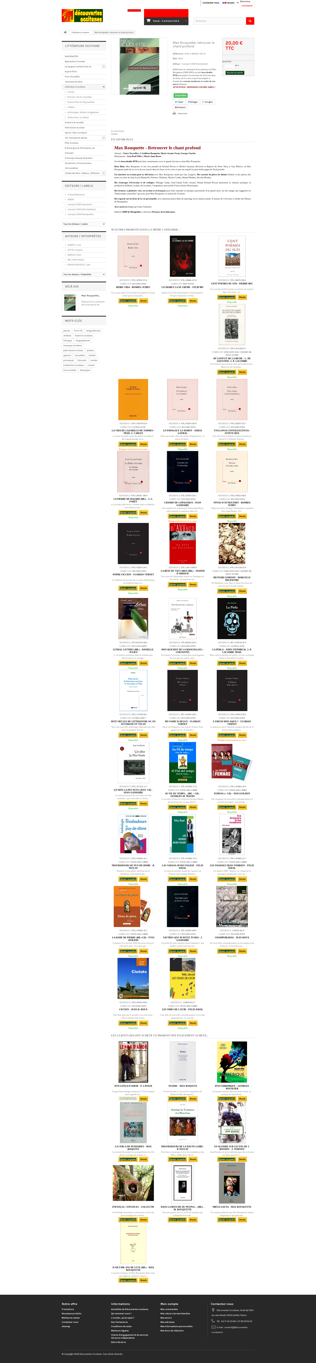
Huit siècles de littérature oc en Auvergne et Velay (133, 722)
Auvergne (85, 370)
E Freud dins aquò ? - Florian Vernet (232, 722)
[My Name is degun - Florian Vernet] (182, 690)
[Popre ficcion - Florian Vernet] (133, 543)
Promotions (68, 1309)
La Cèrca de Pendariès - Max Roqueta (133, 1147)
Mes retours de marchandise (175, 1313)
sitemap (66, 1326)
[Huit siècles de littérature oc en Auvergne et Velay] (133, 690)
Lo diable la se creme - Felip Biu (183, 287)
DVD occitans (72, 143)
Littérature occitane (75, 87)
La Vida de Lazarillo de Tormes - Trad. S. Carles (133, 431)
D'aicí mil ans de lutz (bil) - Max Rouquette (133, 1268)
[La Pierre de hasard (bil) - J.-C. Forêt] (133, 471)
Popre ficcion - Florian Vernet (133, 574)
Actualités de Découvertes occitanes (129, 1309)
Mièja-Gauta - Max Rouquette (232, 1207)
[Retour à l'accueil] (65, 32)
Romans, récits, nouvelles (79, 97)
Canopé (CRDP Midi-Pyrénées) (81, 209)
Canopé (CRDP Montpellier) (80, 214)
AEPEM (70, 199)
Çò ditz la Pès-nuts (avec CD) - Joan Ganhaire (133, 791)
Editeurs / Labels (79, 186)
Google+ (208, 102)
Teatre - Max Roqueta (182, 1086)
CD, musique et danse (76, 138)
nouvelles (80, 355)
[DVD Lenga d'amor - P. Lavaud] (133, 1062)
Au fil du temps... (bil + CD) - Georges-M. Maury (182, 794)
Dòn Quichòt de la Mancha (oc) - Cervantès (182, 650)
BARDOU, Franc (74, 255)
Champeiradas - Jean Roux (232, 937)
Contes (71, 92)
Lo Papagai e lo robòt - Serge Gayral (182, 431)
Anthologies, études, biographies (83, 112)
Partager (193, 102)
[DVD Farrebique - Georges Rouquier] (232, 1062)
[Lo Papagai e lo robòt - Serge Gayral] (182, 399)
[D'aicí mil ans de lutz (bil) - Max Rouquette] (133, 1243)
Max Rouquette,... (91, 295)
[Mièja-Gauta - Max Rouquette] (232, 1183)
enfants (67, 335)
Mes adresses (167, 1322)
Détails (114, 134)
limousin (82, 360)
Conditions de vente (121, 1326)
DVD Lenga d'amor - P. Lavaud (133, 1086)
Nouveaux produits (71, 1313)
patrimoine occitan (73, 350)
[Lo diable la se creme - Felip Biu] (182, 256)
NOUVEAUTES (71, 56)
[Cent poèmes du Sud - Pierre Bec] (232, 256)
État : (175, 58)
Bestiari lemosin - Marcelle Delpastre (232, 578)
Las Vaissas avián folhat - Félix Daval (182, 866)
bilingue (67, 340)
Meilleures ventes (71, 1318)
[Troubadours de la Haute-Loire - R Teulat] (182, 1122)
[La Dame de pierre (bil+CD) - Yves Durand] (133, 906)
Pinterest (181, 107)
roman (91, 365)
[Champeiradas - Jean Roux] (232, 906)
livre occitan (69, 370)
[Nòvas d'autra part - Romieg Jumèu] (232, 471)
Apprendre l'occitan (75, 61)
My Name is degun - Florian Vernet (182, 722)
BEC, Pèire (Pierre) (75, 260)
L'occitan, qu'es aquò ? (122, 1318)
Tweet (180, 102)
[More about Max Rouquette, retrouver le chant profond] (70, 302)
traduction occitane (73, 365)
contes (93, 360)
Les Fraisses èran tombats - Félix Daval (232, 866)
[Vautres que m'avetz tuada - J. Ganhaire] (182, 906)
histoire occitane (83, 335)
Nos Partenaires (119, 1322)
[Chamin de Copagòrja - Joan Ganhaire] (182, 471)
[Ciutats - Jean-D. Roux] (133, 978)
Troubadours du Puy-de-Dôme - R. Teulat (133, 866)
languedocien (93, 330)
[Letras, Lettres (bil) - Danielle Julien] (133, 618)
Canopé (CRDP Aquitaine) (79, 204)
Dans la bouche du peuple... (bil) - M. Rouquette (182, 1208)
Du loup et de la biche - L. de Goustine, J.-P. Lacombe (232, 359)
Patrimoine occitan (75, 127)
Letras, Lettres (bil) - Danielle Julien (133, 650)
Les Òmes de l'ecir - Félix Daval (182, 1009)
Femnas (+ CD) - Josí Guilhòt (232, 793)
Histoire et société (74, 122)
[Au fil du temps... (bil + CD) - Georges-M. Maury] (182, 762)
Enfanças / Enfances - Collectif (133, 1207)
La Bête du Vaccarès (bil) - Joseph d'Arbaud (183, 572)
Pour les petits (72, 76)
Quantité (226, 61)
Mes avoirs (166, 1318)
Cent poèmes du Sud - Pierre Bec (232, 283)
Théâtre (71, 107)
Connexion (247, 5)
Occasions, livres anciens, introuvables (78, 165)
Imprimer (182, 113)
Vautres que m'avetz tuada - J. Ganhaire (182, 938)
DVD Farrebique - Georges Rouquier (232, 1087)
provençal (68, 360)
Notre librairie (118, 1342)
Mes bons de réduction (172, 1330)
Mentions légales (120, 1330)
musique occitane (72, 345)
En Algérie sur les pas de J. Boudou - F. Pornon (232, 1147)
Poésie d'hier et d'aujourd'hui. (81, 102)
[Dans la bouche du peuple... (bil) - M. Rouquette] (182, 1183)
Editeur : (177, 64)
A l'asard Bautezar (76, 194)
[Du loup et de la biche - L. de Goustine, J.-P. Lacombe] (232, 324)
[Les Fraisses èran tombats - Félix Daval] (232, 834)
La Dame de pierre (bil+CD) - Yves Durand (133, 938)
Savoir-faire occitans (76, 132)
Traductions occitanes (78, 117)
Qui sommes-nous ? (121, 1313)
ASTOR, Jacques (75, 250)
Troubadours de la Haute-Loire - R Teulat (182, 1147)
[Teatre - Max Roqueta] (182, 1062)
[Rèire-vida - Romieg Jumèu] (133, 256)
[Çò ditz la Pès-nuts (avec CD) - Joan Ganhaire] (133, 762)
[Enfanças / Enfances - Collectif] (133, 1183)
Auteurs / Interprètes (83, 236)
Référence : (178, 53)
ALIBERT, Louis (74, 245)
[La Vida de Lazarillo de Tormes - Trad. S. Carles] (133, 399)
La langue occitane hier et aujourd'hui (78, 69)
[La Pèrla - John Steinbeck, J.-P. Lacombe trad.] (232, 618)
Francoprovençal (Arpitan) (78, 158)
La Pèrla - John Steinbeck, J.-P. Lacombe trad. (232, 650)
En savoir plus (117, 131)
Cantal (92, 355)
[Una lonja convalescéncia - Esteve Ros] (232, 399)
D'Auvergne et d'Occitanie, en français (80, 150)
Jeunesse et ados (73, 81)
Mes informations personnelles (176, 1326)
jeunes (66, 330)
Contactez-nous (211, 2)
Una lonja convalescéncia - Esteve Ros (232, 431)
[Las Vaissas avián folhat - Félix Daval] (182, 834)
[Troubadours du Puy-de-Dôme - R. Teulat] (133, 834)
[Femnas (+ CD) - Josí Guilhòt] (232, 762)
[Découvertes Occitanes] (92, 15)
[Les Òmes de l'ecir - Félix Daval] (182, 978)
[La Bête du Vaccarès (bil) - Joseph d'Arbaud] (182, 543)
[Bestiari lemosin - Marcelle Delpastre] (232, 543)
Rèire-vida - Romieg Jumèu (133, 287)
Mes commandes (169, 1309)
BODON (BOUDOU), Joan (78, 264)
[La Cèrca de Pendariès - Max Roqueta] (133, 1122)
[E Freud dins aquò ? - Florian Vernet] (232, 690)
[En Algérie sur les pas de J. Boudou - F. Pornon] (232, 1122)
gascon (67, 355)
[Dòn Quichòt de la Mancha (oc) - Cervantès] (182, 618)
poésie (90, 350)
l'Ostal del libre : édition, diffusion (82, 173)
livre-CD (78, 330)
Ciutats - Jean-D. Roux (133, 1009)
